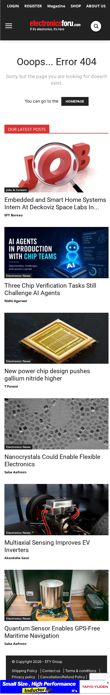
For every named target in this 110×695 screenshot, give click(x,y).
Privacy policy (23, 677)
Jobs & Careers (16, 190)
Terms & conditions (80, 670)
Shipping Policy (24, 670)
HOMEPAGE (75, 101)
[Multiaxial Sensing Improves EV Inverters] (56, 509)
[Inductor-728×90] (55, 691)
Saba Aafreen (15, 472)
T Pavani (11, 386)
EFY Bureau (13, 215)
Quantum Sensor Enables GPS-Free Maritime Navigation (52, 632)
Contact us (51, 670)
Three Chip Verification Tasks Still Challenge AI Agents (50, 289)
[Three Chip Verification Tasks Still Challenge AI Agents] (56, 252)
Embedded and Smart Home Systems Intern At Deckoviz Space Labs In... (55, 203)
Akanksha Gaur (16, 558)
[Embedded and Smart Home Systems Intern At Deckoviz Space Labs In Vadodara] (56, 166)
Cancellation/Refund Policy (62, 677)
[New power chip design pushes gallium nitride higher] (56, 338)
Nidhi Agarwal (15, 301)
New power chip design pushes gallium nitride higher (47, 375)
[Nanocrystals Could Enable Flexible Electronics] (56, 423)
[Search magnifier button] (96, 26)
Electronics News (18, 276)
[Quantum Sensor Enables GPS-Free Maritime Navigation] (56, 595)
